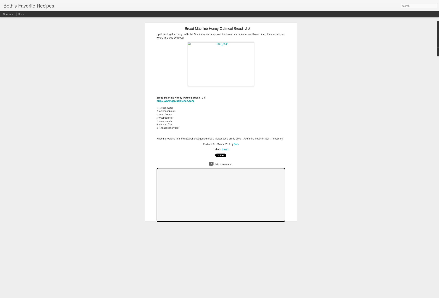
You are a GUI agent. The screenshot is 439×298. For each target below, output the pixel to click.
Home (21, 14)
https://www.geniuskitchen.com (175, 100)
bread (225, 149)
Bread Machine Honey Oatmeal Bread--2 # (217, 28)
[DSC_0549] (221, 44)
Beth (236, 144)
